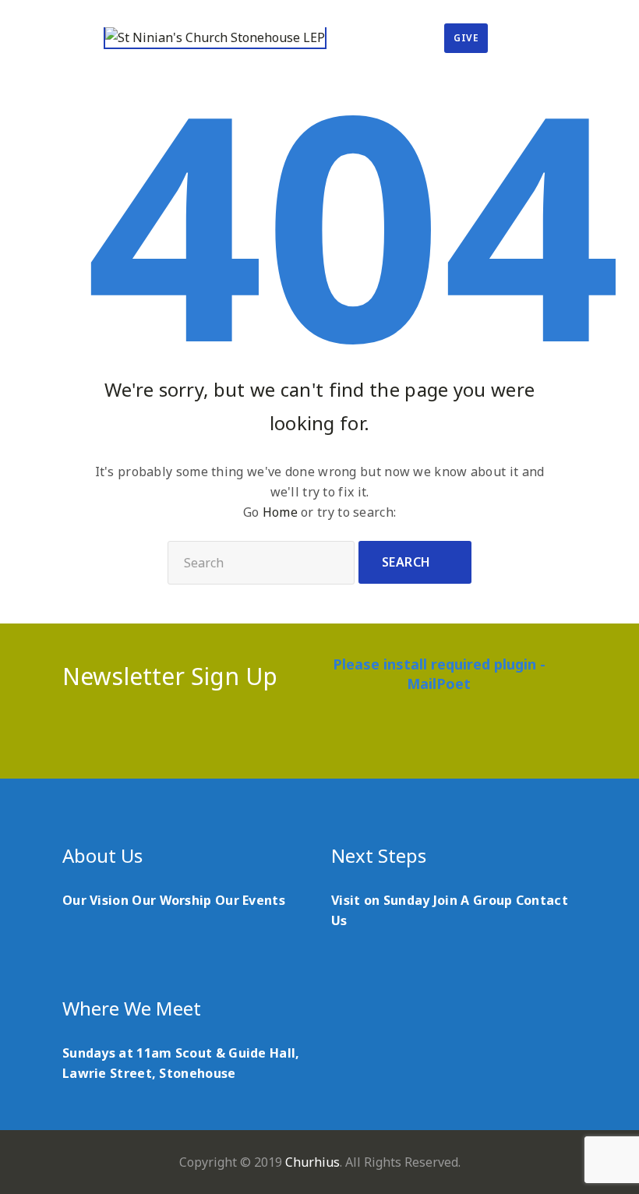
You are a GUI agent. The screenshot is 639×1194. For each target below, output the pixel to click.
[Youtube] (334, 737)
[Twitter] (304, 737)
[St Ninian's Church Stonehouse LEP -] (215, 38)
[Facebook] (274, 737)
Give (466, 37)
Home (280, 512)
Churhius (312, 1162)
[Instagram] (365, 737)
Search (406, 562)
